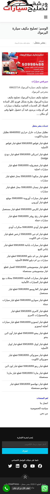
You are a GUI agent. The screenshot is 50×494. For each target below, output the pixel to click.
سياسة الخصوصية (39, 408)
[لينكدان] (18, 466)
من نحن (44, 413)
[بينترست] (25, 466)
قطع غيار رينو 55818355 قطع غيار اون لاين (26, 366)
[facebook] (40, 466)
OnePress (13, 484)
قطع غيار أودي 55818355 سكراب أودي (28, 227)
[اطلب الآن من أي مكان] (6, 488)
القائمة (45, 17)
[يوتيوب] (33, 466)
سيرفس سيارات (40, 81)
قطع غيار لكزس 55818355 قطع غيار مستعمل (25, 209)
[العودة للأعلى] (25, 477)
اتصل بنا (44, 403)
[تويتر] (10, 466)
